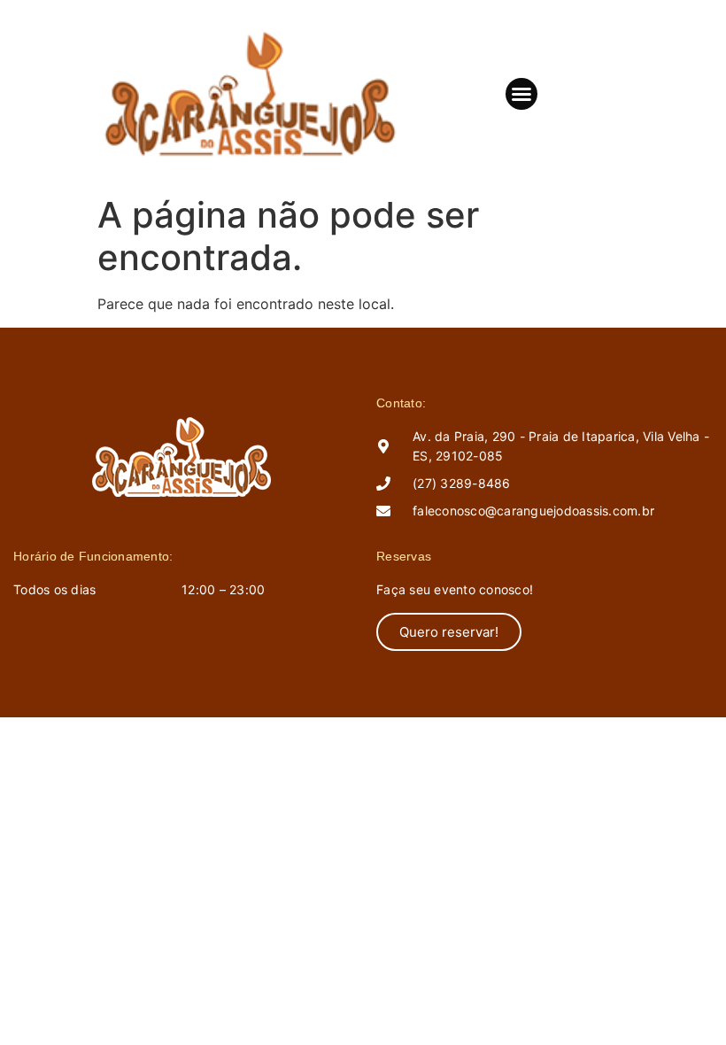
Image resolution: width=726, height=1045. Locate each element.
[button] (521, 94)
